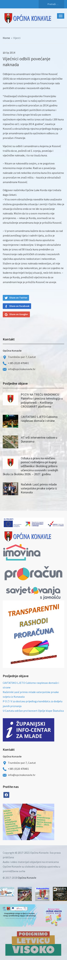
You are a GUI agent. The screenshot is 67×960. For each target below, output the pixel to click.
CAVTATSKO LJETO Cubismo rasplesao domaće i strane (39, 419)
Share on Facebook (19, 306)
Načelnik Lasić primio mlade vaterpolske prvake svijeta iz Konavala (39, 488)
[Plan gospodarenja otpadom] (41, 822)
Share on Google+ (18, 314)
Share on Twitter (18, 297)
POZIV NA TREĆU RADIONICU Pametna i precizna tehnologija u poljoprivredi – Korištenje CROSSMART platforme (42, 400)
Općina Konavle (27, 877)
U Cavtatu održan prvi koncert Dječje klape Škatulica (33, 710)
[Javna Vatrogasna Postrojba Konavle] (25, 894)
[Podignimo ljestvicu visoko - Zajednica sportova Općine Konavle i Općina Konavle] (33, 943)
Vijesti (16, 38)
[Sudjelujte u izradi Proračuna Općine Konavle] (7, 891)
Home (6, 38)
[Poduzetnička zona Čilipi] (42, 894)
